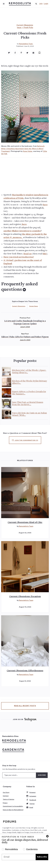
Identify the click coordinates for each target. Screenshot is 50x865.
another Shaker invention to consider (22, 231)
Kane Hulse (27, 151)
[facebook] (15, 52)
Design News (33, 306)
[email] (33, 52)
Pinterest (32, 792)
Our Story (6, 792)
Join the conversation (26, 440)
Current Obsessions (25, 25)
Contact (6, 796)
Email (31, 807)
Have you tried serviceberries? (18, 257)
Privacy (5, 803)
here (45, 205)
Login (46, 3)
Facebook (32, 800)
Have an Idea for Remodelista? (13, 809)
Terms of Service (8, 799)
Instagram (32, 796)
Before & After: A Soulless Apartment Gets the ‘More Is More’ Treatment (22, 148)
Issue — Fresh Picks (25, 27)
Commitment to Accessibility (13, 806)
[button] (36, 4)
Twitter (32, 803)
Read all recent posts (25, 706)
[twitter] (27, 52)
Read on (27, 254)
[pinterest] (21, 52)
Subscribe (42, 857)
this (45, 254)
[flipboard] (9, 52)
